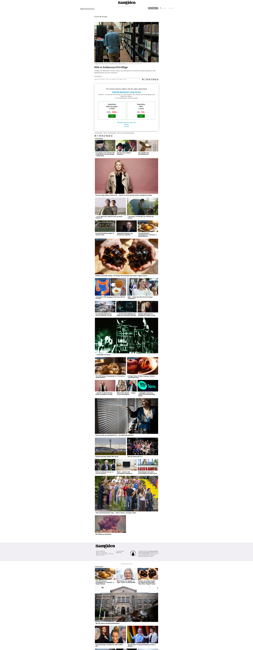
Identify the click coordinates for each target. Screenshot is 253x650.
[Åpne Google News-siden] (158, 80)
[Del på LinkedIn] (147, 80)
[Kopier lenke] (151, 80)
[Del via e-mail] (149, 80)
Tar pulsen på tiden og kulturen (126, 6)
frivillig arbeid (98, 133)
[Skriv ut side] (155, 80)
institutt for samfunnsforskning (125, 133)
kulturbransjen (112, 133)
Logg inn (164, 8)
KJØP (112, 116)
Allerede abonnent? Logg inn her (126, 92)
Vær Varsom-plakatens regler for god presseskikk (148, 552)
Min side (126, 126)
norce (105, 133)
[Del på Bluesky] (153, 80)
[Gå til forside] (126, 2)
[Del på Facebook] (143, 80)
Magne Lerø (118, 552)
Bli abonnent (153, 8)
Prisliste (126, 124)
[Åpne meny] (170, 8)
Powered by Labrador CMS (126, 563)
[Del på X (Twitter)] (145, 80)
